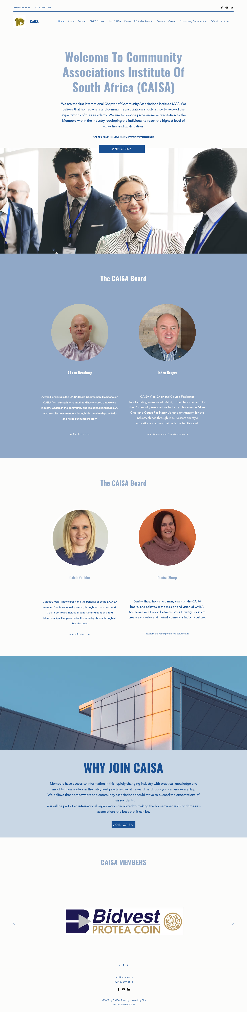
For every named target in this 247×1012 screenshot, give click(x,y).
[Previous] (14, 923)
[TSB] (127, 965)
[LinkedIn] (232, 7)
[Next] (233, 923)
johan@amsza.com (157, 433)
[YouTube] (227, 7)
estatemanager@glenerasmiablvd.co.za (167, 633)
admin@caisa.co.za (79, 634)
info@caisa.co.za (21, 7)
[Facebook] (221, 7)
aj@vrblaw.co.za (80, 433)
